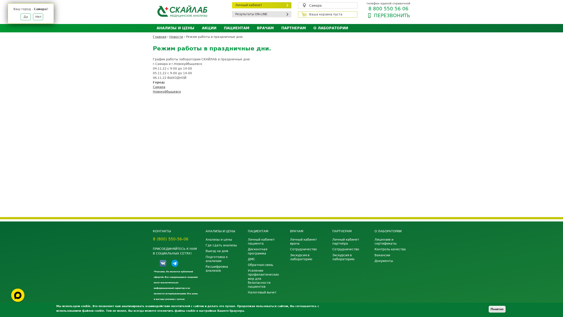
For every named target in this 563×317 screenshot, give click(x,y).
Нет (38, 16)
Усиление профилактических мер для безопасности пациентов (263, 278)
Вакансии (382, 255)
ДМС (251, 259)
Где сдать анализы (221, 245)
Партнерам (293, 28)
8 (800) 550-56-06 (170, 239)
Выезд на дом (217, 251)
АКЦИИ (209, 28)
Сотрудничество (303, 249)
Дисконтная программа (257, 251)
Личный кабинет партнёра (345, 241)
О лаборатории (330, 28)
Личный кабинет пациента (261, 241)
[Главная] (189, 11)
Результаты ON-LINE (251, 14)
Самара (315, 5)
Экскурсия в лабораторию (301, 257)
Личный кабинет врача (303, 241)
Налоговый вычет (262, 292)
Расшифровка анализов (217, 268)
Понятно (497, 309)
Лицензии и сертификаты (386, 241)
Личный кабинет (248, 5)
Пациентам (236, 28)
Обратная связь (260, 265)
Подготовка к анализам (217, 259)
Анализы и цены (175, 28)
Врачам (265, 28)
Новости (176, 37)
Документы (384, 261)
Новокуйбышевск (167, 91)
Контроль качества (390, 249)
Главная (159, 37)
